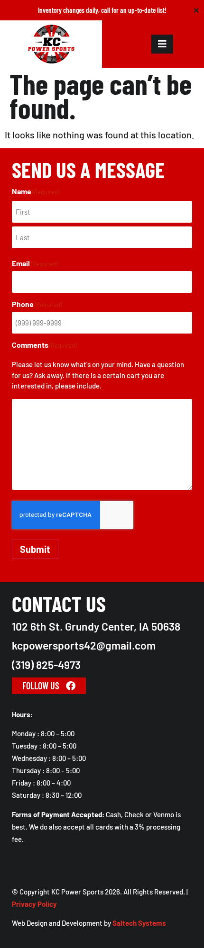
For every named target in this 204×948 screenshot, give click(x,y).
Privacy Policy (34, 904)
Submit (35, 549)
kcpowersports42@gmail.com (84, 645)
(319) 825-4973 (46, 664)
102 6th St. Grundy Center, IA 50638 (96, 626)
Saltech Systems (139, 923)
